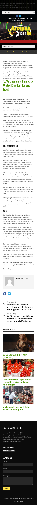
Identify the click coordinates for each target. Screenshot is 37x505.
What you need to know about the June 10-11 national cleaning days (16, 408)
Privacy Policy (18, 501)
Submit (6, 488)
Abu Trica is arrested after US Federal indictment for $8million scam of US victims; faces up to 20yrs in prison (20, 318)
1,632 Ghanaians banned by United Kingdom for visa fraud (18, 85)
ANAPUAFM (16, 498)
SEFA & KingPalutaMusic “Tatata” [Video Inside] (15, 356)
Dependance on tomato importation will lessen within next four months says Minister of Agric (17, 382)
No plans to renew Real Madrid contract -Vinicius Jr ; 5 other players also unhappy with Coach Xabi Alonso (20, 307)
